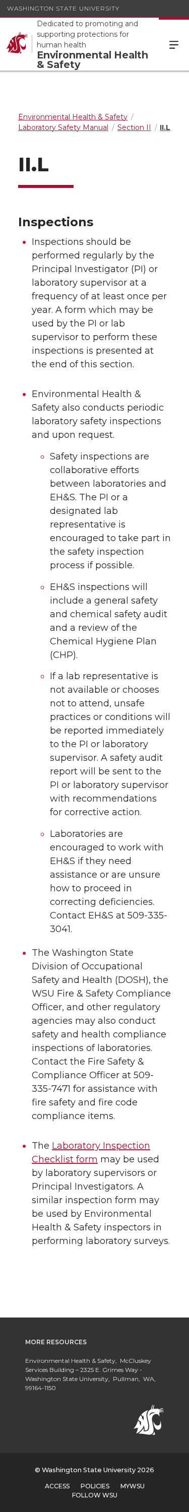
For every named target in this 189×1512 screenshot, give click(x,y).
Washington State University (63, 8)
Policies (95, 1486)
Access (57, 1486)
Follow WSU (94, 1495)
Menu (174, 44)
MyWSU (132, 1486)
